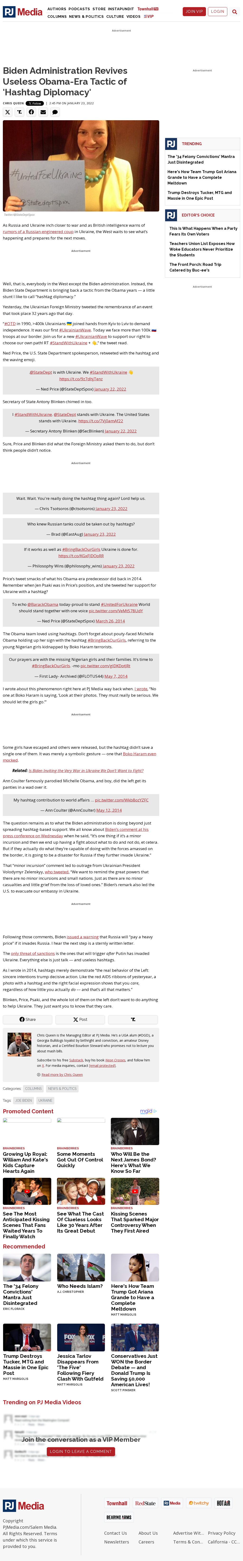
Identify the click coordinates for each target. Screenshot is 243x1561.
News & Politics (86, 16)
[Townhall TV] (149, 8)
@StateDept (41, 372)
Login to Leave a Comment (81, 1451)
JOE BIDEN (23, 1100)
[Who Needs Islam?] (81, 1267)
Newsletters (116, 1542)
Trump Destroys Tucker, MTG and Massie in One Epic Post (25, 1364)
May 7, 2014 (115, 676)
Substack (76, 1060)
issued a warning (83, 936)
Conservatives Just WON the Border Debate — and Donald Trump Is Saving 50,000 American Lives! (134, 1370)
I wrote (141, 688)
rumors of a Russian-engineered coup (38, 231)
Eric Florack (13, 1309)
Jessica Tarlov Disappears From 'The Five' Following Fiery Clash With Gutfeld (80, 1367)
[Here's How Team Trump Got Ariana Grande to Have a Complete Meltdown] (135, 1267)
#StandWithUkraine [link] (68, 342)
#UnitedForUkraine (119, 604)
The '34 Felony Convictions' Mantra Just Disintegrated (20, 1294)
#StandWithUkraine (108, 372)
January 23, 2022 (111, 508)
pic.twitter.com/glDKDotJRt (105, 665)
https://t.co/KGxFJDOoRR (81, 555)
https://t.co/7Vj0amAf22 (100, 421)
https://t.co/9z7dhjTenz (81, 379)
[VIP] (149, 16)
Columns (57, 16)
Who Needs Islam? (80, 1286)
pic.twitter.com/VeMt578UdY (116, 610)
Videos (133, 16)
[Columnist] (21, 1044)
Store (99, 9)
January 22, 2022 (110, 389)
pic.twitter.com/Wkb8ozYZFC (122, 800)
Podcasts (79, 9)
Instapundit (121, 9)
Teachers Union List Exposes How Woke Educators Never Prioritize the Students (202, 249)
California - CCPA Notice (224, 1542)
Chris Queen (13, 103)
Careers (146, 1542)
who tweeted (57, 872)
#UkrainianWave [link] (75, 330)
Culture (115, 16)
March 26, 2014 (110, 621)
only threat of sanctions (33, 953)
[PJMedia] (22, 12)
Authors (56, 9)
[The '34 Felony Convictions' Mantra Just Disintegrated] (27, 1267)
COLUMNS (33, 1089)
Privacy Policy (221, 1533)
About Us (148, 1533)
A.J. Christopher (70, 1292)
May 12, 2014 (109, 810)
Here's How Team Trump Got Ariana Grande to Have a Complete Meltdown (132, 1297)
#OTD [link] (10, 323)
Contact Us (115, 1533)
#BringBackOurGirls (81, 549)
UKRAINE (45, 1100)
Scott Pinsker (123, 1390)
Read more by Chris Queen (62, 1074)
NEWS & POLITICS (62, 1089)
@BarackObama (43, 604)
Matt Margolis (123, 1314)
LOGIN (217, 11)
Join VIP (194, 11)
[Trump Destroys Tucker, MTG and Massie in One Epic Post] (27, 1337)
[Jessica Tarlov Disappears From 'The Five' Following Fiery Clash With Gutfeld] (81, 1337)
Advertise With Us (189, 1533)
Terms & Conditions (189, 1542)
